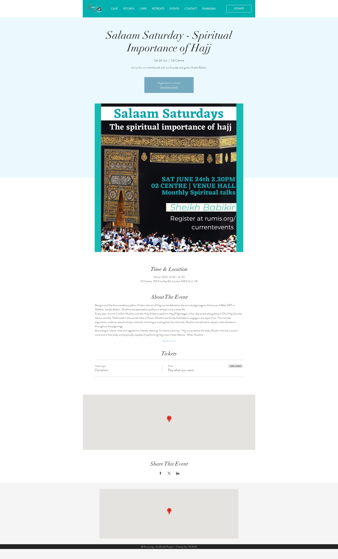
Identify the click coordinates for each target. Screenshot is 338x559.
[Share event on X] (169, 473)
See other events (169, 87)
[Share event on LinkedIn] (177, 473)
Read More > (169, 341)
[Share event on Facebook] (160, 473)
